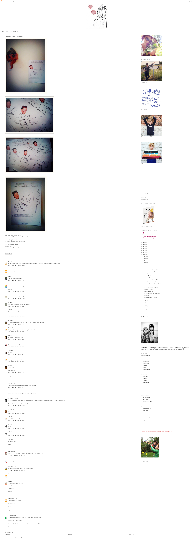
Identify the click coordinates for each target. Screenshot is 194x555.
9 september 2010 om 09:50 (16, 298)
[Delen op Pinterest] (11, 253)
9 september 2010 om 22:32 (16, 428)
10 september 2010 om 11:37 (16, 478)
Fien (9, 276)
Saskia (9, 327)
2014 (144, 246)
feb (145, 311)
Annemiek (10, 409)
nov (145, 258)
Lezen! (170, 347)
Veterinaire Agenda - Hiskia (14, 357)
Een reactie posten (9, 532)
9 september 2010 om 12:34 (16, 372)
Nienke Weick (11, 466)
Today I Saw (17, 247)
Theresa (10, 350)
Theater (173, 349)
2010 (144, 254)
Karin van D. (10, 383)
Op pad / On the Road (148, 291)
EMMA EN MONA (147, 389)
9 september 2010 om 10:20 (16, 306)
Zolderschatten (146, 382)
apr (145, 307)
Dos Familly (145, 410)
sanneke (10, 342)
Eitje (145, 285)
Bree (9, 365)
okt (145, 260)
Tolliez (144, 367)
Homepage (69, 534)
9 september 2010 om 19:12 (16, 405)
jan (145, 313)
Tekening (170, 349)
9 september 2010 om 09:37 (16, 291)
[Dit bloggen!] (7, 253)
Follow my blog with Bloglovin (147, 193)
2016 (144, 242)
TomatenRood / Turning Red (150, 271)
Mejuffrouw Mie (11, 451)
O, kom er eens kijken (148, 289)
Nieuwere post (8, 534)
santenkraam (146, 361)
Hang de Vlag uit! (147, 275)
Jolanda (9, 473)
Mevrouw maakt (146, 397)
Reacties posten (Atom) (16, 537)
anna (9, 335)
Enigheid (145, 380)
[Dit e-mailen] (5, 253)
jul (144, 302)
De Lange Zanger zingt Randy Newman (13, 235)
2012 (144, 250)
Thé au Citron (146, 421)
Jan (6, 240)
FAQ (7, 31)
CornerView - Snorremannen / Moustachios (153, 264)
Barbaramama (11, 284)
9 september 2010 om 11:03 (16, 331)
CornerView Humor (148, 273)
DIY (142, 347)
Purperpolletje (11, 515)
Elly (9, 294)
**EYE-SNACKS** (12, 398)
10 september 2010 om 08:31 (16, 463)
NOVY (9, 302)
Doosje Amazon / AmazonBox (150, 281)
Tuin (177, 349)
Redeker (10, 320)
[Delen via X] (8, 253)
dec (145, 256)
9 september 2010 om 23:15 (16, 448)
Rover (156, 349)
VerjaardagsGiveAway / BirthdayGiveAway (153, 283)
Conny (9, 416)
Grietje (9, 481)
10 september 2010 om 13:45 (16, 529)
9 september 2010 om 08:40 (16, 265)
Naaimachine (186, 347)
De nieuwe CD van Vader (149, 277)
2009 (144, 316)
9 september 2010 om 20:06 (16, 413)
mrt (145, 309)
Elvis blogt (163, 347)
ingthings (145, 378)
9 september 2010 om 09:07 (16, 280)
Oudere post (131, 534)
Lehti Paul (145, 425)
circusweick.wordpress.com (149, 391)
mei (145, 306)
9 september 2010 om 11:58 (16, 354)
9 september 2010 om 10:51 (16, 324)
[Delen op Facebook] (9, 253)
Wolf (182, 349)
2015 (144, 244)
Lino (173, 347)
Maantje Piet (178, 347)
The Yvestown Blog (147, 401)
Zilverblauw (145, 376)
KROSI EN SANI (11, 498)
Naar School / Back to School (150, 297)
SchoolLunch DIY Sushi (149, 266)
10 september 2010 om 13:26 (16, 512)
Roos (16, 244)
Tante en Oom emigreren (149, 268)
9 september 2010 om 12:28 (16, 361)
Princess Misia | (146, 369)
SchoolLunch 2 (147, 295)
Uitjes (179, 349)
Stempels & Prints (14, 31)
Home (3, 31)
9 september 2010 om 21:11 (16, 420)
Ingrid (9, 459)
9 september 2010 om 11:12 (16, 347)
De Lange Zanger (152, 347)
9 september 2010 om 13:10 (16, 380)
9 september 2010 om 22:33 (16, 435)
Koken (167, 347)
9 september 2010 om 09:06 (16, 273)
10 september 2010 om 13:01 (16, 495)
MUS (9, 424)
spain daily (145, 399)
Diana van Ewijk (146, 417)
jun (145, 304)
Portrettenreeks (145, 349)
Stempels (164, 349)
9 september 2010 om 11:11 (16, 339)
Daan (9, 269)
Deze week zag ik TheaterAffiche (151, 287)
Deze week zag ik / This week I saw (152, 270)
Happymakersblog (147, 408)
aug (145, 300)
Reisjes (152, 349)
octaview (145, 365)
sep (145, 262)
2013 (144, 248)
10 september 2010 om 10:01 (16, 470)
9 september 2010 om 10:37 (16, 317)
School (160, 349)
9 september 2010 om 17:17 (16, 387)
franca (144, 423)
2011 (144, 252)
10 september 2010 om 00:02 (16, 455)
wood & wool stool (147, 419)
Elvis (159, 347)
